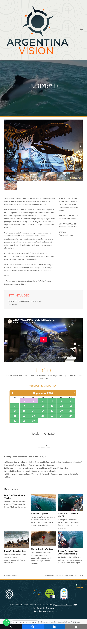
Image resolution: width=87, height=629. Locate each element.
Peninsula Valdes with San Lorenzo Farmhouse (63, 575)
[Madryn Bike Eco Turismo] (43, 538)
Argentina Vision (21, 622)
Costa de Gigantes (39, 513)
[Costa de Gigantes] (43, 502)
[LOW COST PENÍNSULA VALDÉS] (70, 502)
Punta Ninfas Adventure (15, 551)
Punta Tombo (10, 575)
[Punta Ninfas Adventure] (16, 539)
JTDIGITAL (75, 622)
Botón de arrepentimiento (44, 611)
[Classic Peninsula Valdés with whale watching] (70, 539)
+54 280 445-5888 (64, 605)
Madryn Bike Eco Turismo (42, 549)
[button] (81, 30)
